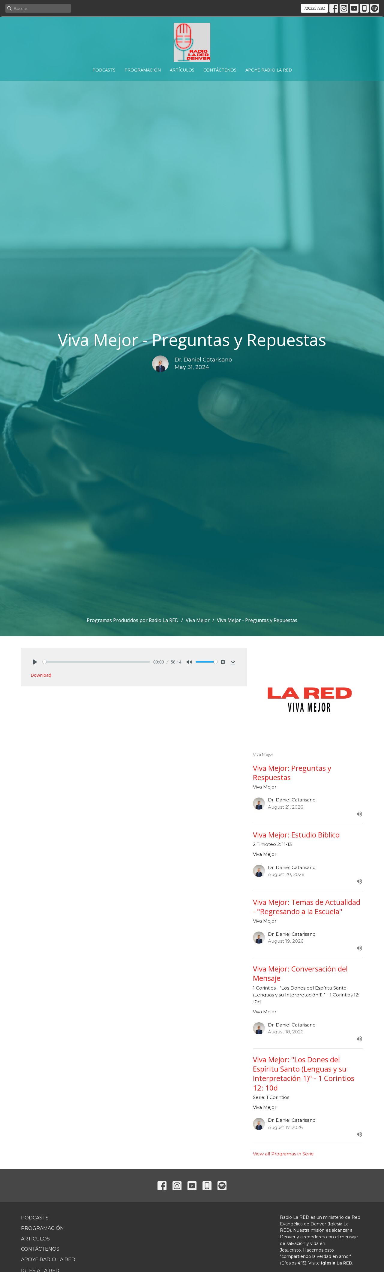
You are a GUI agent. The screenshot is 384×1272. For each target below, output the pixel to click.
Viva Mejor (198, 620)
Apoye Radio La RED (268, 70)
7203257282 (314, 8)
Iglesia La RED (336, 1263)
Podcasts (104, 70)
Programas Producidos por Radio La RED (132, 620)
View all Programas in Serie (283, 1154)
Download (41, 675)
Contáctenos (219, 70)
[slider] (96, 662)
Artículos (182, 70)
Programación (142, 70)
